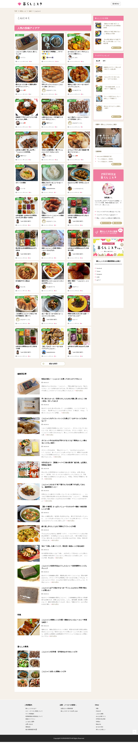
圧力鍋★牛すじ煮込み (23, 281)
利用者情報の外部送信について (34, 716)
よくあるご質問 (30, 721)
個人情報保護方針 (31, 729)
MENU (116, 4)
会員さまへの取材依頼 (67, 708)
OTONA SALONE (100, 719)
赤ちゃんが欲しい (101, 729)
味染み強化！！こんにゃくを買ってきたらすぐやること (62, 379)
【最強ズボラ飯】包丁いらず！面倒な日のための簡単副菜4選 (112, 25)
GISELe (98, 721)
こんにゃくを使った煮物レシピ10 (54, 671)
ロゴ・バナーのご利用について (34, 711)
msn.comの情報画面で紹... (105, 156)
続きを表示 (53, 364)
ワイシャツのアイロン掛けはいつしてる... (109, 211)
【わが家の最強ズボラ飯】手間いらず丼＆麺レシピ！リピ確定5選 (112, 41)
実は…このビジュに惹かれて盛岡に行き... (109, 218)
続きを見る (79, 390)
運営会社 (28, 727)
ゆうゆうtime (99, 727)
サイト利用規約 (30, 713)
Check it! (98, 711)
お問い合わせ (29, 724)
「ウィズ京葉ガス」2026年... (105, 159)
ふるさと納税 (99, 713)
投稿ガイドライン (30, 719)
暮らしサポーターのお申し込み (69, 711)
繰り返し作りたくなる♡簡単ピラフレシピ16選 (59, 526)
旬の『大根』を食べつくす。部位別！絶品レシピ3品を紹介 (63, 546)
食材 (30, 11)
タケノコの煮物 (21, 182)
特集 (97, 708)
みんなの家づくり (101, 716)
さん (108, 197)
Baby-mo (98, 724)
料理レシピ (23, 11)
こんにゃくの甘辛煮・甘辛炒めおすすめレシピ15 (59, 652)
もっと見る (117, 47)
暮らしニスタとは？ (31, 708)
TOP (15, 11)
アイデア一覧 (106, 223)
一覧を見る (117, 223)
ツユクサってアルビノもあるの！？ (107, 214)
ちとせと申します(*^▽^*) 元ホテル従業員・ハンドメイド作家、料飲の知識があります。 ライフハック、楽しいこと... (108, 203)
